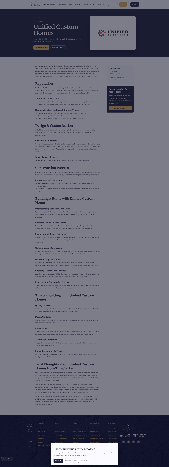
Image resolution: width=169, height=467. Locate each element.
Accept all (58, 461)
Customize (84, 461)
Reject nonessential (71, 461)
